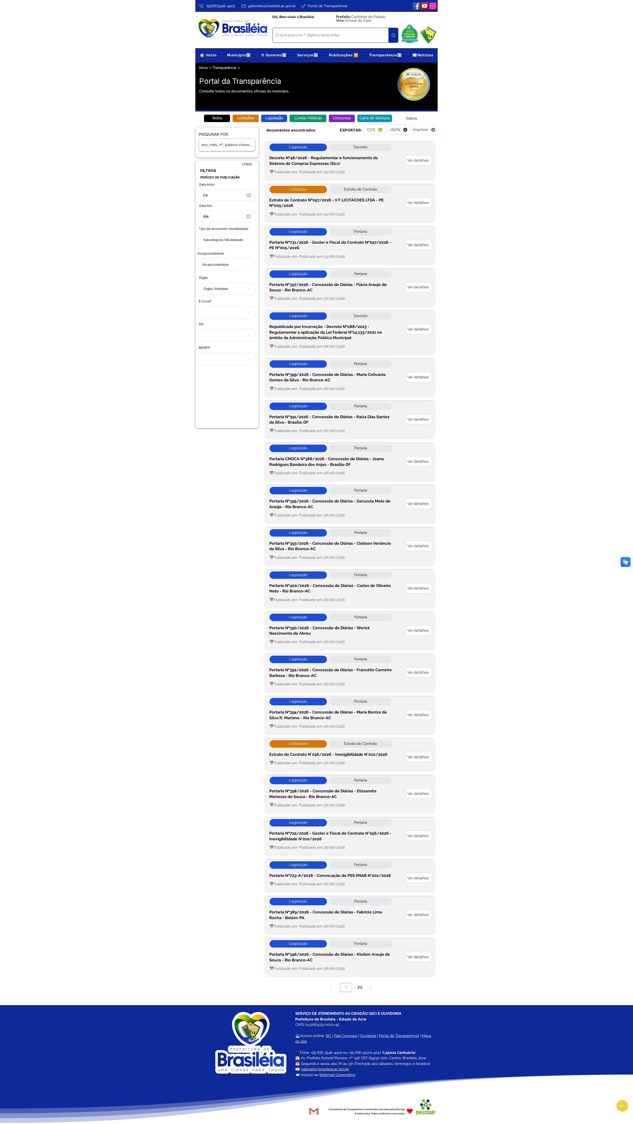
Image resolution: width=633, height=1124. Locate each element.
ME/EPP (204, 347)
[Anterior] (331, 987)
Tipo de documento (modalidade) (223, 228)
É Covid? (205, 301)
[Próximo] (370, 987)
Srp (201, 324)
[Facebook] (416, 6)
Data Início (206, 184)
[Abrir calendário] (248, 195)
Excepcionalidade (211, 253)
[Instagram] (432, 6)
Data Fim (205, 205)
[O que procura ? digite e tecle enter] (393, 35)
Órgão (203, 277)
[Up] (622, 1106)
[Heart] (410, 1111)
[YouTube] (424, 6)
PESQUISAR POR (213, 134)
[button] (239, 55)
